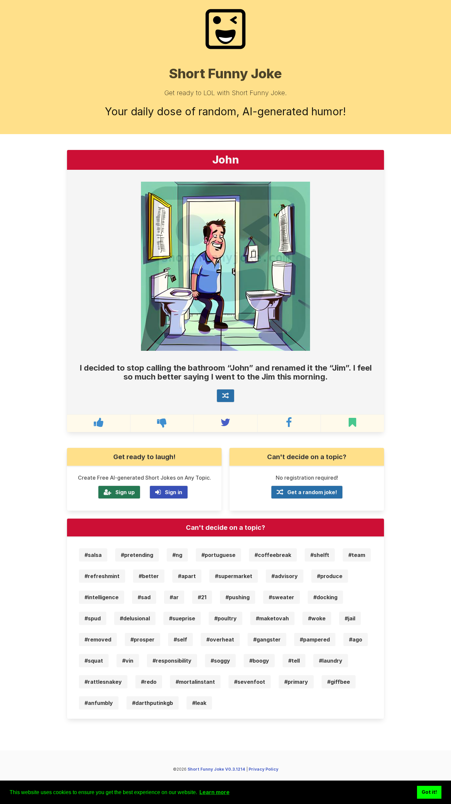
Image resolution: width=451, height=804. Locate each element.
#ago (355, 639)
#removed (98, 639)
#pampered (315, 639)
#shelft (319, 555)
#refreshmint (102, 576)
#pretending (137, 555)
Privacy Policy (263, 769)
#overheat (220, 639)
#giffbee (338, 681)
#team (356, 555)
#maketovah (272, 618)
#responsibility (172, 660)
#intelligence (102, 597)
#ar (174, 597)
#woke (317, 618)
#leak (199, 703)
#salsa (93, 555)
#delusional (135, 618)
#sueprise (182, 618)
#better (149, 576)
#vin (127, 660)
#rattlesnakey (103, 681)
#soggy (220, 660)
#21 (202, 597)
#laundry (330, 660)
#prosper (142, 639)
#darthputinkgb (152, 703)
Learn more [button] (214, 792)
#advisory (284, 576)
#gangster (267, 639)
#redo (148, 681)
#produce (329, 576)
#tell (294, 660)
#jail (350, 618)
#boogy (259, 660)
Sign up (125, 492)
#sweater (281, 597)
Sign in (173, 492)
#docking (325, 597)
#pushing (238, 597)
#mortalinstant (195, 681)
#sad (144, 597)
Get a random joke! (312, 492)
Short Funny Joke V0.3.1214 (216, 769)
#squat (94, 660)
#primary (296, 681)
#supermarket (233, 576)
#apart (187, 576)
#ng (177, 555)
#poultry (225, 618)
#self (180, 639)
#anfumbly (99, 703)
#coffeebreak (273, 555)
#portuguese (218, 555)
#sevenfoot (249, 681)
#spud (93, 618)
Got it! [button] (429, 792)
